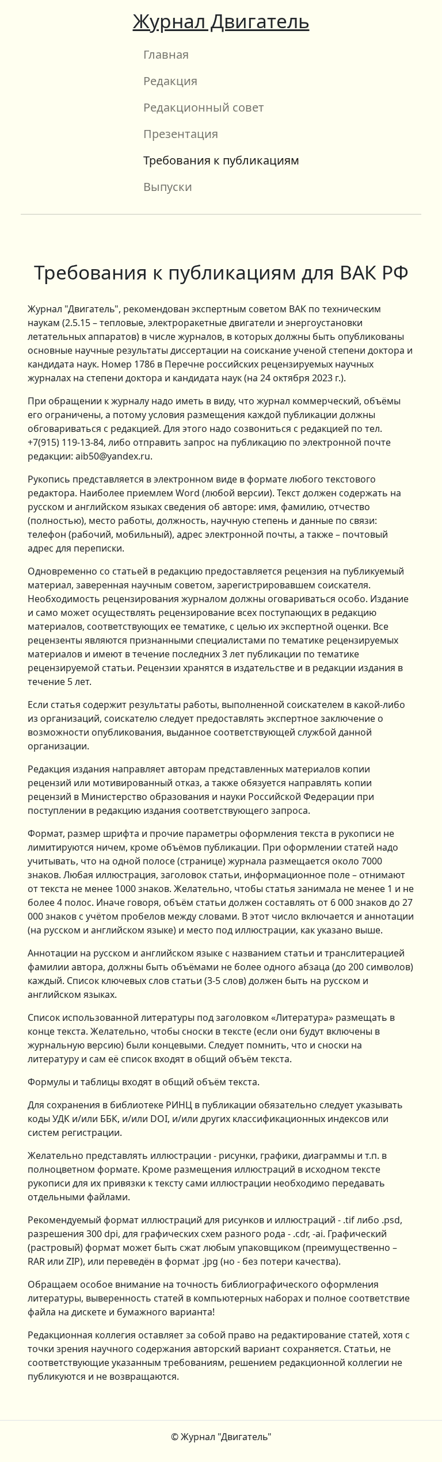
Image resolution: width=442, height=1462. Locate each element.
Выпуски (167, 186)
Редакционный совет (203, 107)
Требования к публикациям (221, 160)
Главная (166, 54)
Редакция (170, 81)
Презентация (180, 133)
